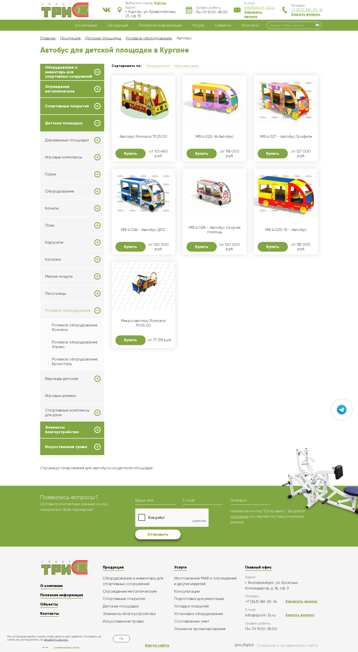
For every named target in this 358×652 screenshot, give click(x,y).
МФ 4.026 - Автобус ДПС (143, 230)
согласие (239, 516)
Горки (50, 174)
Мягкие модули (59, 276)
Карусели (54, 242)
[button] (160, 3)
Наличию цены (186, 66)
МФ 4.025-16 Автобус (215, 136)
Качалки (53, 259)
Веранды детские (61, 379)
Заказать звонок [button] (253, 14)
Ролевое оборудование (68, 310)
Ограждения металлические (60, 88)
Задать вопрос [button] (305, 14)
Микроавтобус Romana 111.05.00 (143, 323)
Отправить (158, 534)
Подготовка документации (199, 598)
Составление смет (191, 621)
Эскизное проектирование (200, 628)
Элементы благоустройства (62, 429)
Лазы (49, 225)
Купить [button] (130, 153)
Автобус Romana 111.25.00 (143, 136)
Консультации (187, 591)
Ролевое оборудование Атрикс (75, 344)
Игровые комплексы (63, 157)
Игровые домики (60, 395)
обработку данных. (56, 639)
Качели (52, 208)
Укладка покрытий (191, 606)
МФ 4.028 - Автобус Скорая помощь (214, 229)
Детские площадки (63, 123)
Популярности (158, 66)
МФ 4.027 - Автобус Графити (286, 136)
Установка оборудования (198, 613)
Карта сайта (157, 645)
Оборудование (59, 191)
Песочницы (55, 293)
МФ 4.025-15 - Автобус (286, 230)
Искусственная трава (66, 447)
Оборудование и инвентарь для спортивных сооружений (68, 72)
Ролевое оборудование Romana (75, 327)
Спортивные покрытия (67, 106)
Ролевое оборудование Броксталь (75, 361)
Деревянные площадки (67, 140)
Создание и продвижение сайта (287, 645)
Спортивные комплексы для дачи (67, 412)
